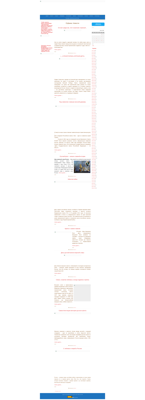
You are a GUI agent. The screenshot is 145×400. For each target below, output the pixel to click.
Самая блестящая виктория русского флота (72, 310)
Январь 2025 (93, 80)
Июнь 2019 (93, 181)
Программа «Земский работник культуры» (72, 18)
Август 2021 (93, 140)
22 (101, 40)
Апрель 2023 (93, 110)
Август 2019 (93, 178)
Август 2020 (93, 159)
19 (96, 40)
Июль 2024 (93, 88)
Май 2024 (93, 91)
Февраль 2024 (94, 96)
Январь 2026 (93, 61)
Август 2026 (93, 50)
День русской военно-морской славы (72, 252)
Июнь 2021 (93, 143)
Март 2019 (93, 186)
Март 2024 (93, 94)
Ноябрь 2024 (93, 83)
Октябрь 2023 (93, 102)
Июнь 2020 (93, 162)
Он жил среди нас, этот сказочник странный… (72, 28)
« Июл (93, 45)
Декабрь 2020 (94, 153)
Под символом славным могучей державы (72, 102)
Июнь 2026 (93, 53)
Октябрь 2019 (93, 175)
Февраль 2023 (94, 113)
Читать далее (58, 49)
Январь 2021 (93, 151)
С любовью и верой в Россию (72, 348)
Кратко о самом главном (72, 228)
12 (96, 38)
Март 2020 (93, 167)
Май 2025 (93, 74)
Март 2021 (93, 148)
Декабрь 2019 (94, 172)
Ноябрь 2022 (93, 118)
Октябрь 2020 (93, 156)
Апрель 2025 (93, 75)
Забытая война (72, 179)
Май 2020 (93, 164)
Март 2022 (93, 129)
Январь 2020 (93, 170)
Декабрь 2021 (94, 134)
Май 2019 (93, 183)
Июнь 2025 (93, 72)
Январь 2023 (93, 115)
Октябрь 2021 (93, 137)
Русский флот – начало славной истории (72, 156)
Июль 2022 (93, 123)
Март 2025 (93, 77)
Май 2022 (93, 126)
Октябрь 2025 (93, 66)
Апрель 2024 (93, 93)
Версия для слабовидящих (98, 24)
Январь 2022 (93, 132)
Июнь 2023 (93, 107)
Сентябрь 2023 (94, 104)
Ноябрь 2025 (93, 64)
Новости (75, 153)
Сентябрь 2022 (94, 121)
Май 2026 (93, 55)
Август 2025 (93, 69)
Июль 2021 (93, 142)
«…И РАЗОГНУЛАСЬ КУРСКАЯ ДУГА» (72, 56)
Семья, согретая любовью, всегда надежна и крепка (72, 280)
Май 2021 (93, 145)
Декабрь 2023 (94, 99)
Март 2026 (93, 58)
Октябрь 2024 (93, 85)
